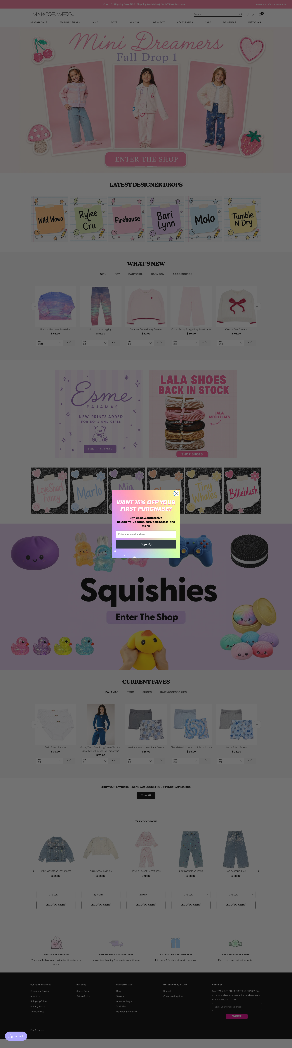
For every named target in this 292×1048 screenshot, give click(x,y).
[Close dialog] (176, 493)
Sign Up (146, 544)
